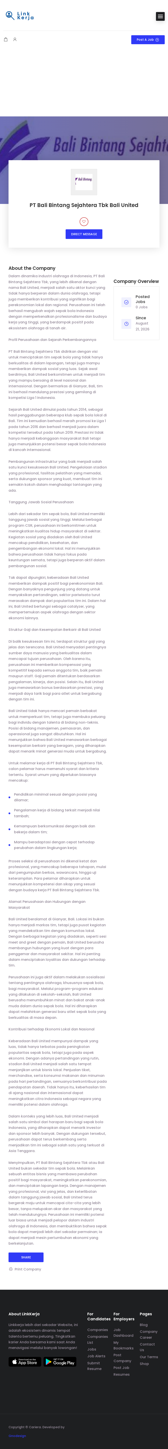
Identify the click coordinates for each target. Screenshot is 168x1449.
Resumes (122, 1374)
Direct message (84, 234)
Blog (144, 1324)
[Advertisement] (84, 83)
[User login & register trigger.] (14, 39)
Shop (144, 1363)
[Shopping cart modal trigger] (5, 39)
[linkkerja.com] (19, 16)
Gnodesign (17, 1436)
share (26, 1257)
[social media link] (155, 1426)
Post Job (121, 1367)
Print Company (28, 1269)
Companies (97, 1329)
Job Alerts (96, 1356)
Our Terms (149, 1357)
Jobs (91, 1349)
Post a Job (145, 39)
